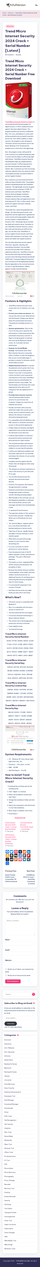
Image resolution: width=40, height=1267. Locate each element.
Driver (6, 1112)
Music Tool (8, 1144)
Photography (9, 1176)
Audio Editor (8, 1060)
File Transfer (8, 1124)
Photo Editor (8, 1168)
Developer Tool (9, 1096)
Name (8, 940)
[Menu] (36, 5)
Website (8, 960)
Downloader (8, 1108)
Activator (7, 1040)
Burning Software (10, 1072)
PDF (5, 1164)
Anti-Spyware (9, 1052)
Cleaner (7, 1076)
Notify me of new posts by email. (19, 975)
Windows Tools (9, 1249)
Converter (8, 1080)
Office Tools (8, 1152)
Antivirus (7, 1056)
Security (10, 26)
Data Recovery (9, 1084)
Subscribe (10, 1024)
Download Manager (11, 1104)
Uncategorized (9, 1217)
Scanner (7, 1192)
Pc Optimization (10, 1156)
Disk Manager (9, 1100)
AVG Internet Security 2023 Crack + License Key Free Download (11, 839)
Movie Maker (8, 1136)
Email (7, 950)
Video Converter (10, 1224)
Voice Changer (9, 1233)
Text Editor (8, 1208)
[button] (33, 994)
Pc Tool (7, 1160)
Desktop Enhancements (12, 1092)
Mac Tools (8, 1132)
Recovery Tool (9, 1188)
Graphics (7, 1128)
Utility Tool (8, 1220)
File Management (10, 1120)
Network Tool (9, 1148)
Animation (8, 1044)
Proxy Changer (9, 1180)
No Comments (9, 55)
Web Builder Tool (10, 1241)
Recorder (7, 1184)
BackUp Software (10, 1064)
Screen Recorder (10, 1196)
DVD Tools (8, 1116)
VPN (5, 1237)
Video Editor (8, 1229)
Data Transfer (9, 1088)
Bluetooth (7, 1068)
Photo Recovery (10, 1172)
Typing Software (10, 1212)
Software (7, 1204)
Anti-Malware (9, 1048)
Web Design (8, 1245)
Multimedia (8, 1140)
